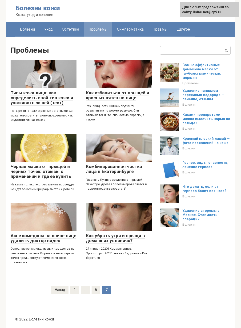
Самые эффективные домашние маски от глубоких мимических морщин (201, 71)
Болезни (27, 29)
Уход (48, 29)
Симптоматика (130, 29)
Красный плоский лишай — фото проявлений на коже (206, 140)
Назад (60, 290)
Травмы (160, 29)
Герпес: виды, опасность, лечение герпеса (205, 164)
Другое (183, 29)
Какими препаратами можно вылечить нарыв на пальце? (206, 118)
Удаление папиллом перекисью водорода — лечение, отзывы (203, 94)
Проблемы (98, 29)
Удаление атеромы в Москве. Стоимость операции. (201, 214)
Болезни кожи (38, 8)
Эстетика (70, 29)
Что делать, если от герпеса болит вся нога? (204, 188)
